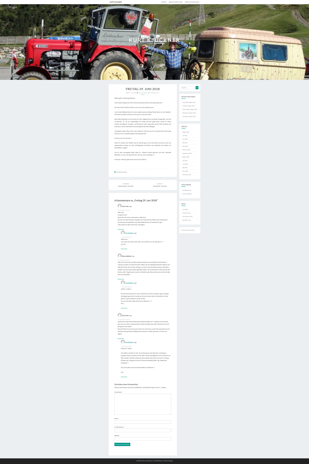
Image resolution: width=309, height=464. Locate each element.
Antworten (121, 229)
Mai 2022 (185, 143)
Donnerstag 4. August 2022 (190, 109)
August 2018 (186, 157)
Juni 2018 (185, 164)
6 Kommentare (154, 92)
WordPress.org (187, 220)
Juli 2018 (185, 160)
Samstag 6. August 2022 (189, 102)
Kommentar (118, 392)
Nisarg (171, 461)
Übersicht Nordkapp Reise (176, 2)
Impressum (184, 230)
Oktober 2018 (186, 150)
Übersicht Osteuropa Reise (192, 2)
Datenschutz (191, 230)
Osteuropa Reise (122, 172)
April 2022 (185, 146)
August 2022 (186, 132)
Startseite (163, 2)
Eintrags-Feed (186, 213)
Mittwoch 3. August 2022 (189, 113)
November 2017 (187, 174)
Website (116, 435)
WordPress (159, 461)
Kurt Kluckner (116, 2)
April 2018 (185, 171)
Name (116, 418)
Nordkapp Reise (187, 190)
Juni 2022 (185, 139)
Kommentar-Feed (187, 216)
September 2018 (187, 153)
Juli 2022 (185, 135)
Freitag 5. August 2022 (189, 106)
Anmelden (185, 209)
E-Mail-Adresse (119, 427)
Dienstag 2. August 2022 (189, 116)
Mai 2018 (185, 167)
